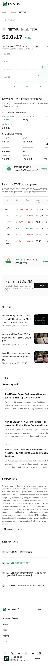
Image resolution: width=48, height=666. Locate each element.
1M (43, 46)
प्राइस (13, 12)
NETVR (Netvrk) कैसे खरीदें (18, 563)
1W (37, 46)
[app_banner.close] (44, 655)
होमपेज (4, 12)
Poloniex (11, 4)
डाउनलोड (38, 658)
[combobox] (23, 20)
